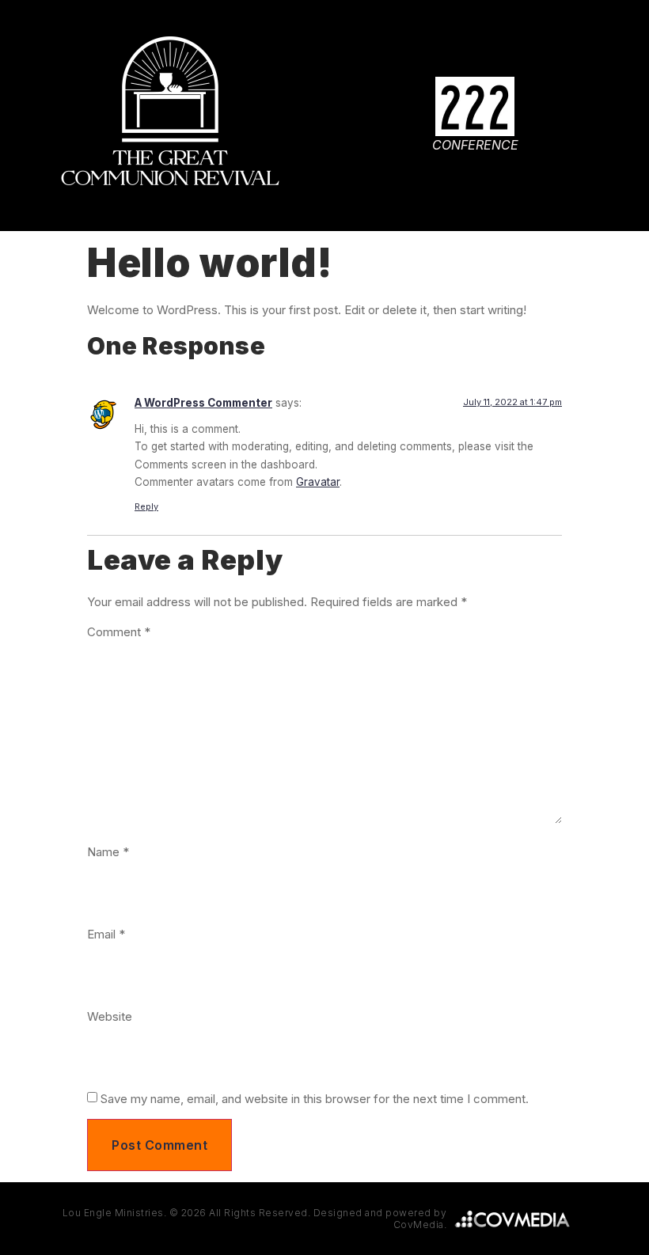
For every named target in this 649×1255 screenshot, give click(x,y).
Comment (118, 632)
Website (109, 1016)
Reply (146, 506)
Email (106, 934)
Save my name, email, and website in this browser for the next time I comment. (315, 1099)
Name (108, 852)
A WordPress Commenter (203, 402)
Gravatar (318, 482)
